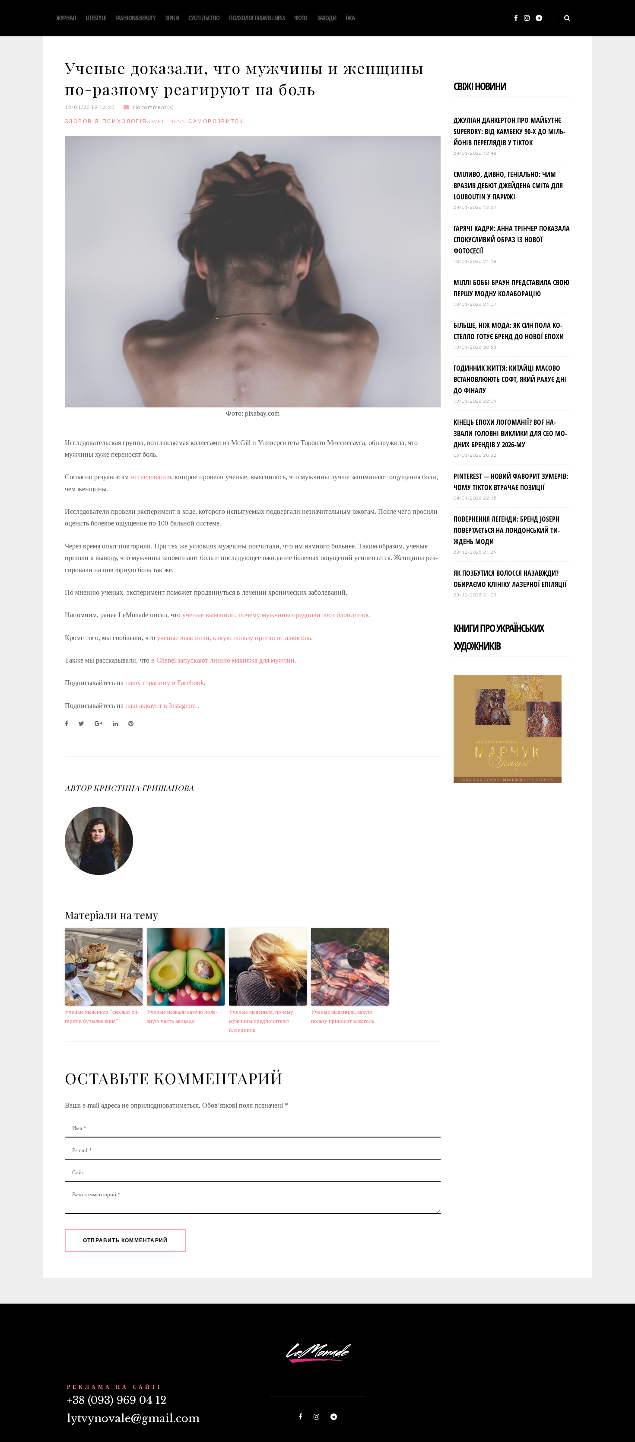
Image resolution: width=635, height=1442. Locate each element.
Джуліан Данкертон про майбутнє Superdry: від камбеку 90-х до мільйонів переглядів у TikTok (509, 131)
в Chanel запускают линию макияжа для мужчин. (223, 660)
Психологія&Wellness (257, 17)
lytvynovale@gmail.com (133, 1418)
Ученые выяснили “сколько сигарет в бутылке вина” (102, 1016)
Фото (301, 17)
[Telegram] (539, 18)
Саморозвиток (216, 121)
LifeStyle (96, 17)
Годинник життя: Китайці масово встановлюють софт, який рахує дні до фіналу (510, 379)
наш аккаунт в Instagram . (163, 705)
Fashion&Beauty (135, 17)
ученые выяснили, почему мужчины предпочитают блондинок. (276, 614)
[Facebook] (516, 18)
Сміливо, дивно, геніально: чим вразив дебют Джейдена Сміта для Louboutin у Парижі (508, 186)
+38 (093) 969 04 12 (116, 1400)
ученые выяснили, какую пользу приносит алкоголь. (235, 637)
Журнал (66, 17)
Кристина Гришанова (143, 788)
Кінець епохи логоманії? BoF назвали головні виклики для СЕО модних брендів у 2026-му (510, 433)
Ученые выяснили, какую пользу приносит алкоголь (342, 1016)
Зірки (172, 17)
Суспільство (203, 17)
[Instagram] (527, 18)
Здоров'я (82, 121)
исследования (150, 477)
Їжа (350, 17)
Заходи (326, 17)
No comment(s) (153, 107)
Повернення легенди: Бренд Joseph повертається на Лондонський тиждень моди (507, 530)
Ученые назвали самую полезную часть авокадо (182, 1016)
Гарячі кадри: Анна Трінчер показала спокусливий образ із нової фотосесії (512, 240)
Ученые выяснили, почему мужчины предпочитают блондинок (261, 1021)
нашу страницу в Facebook (164, 682)
